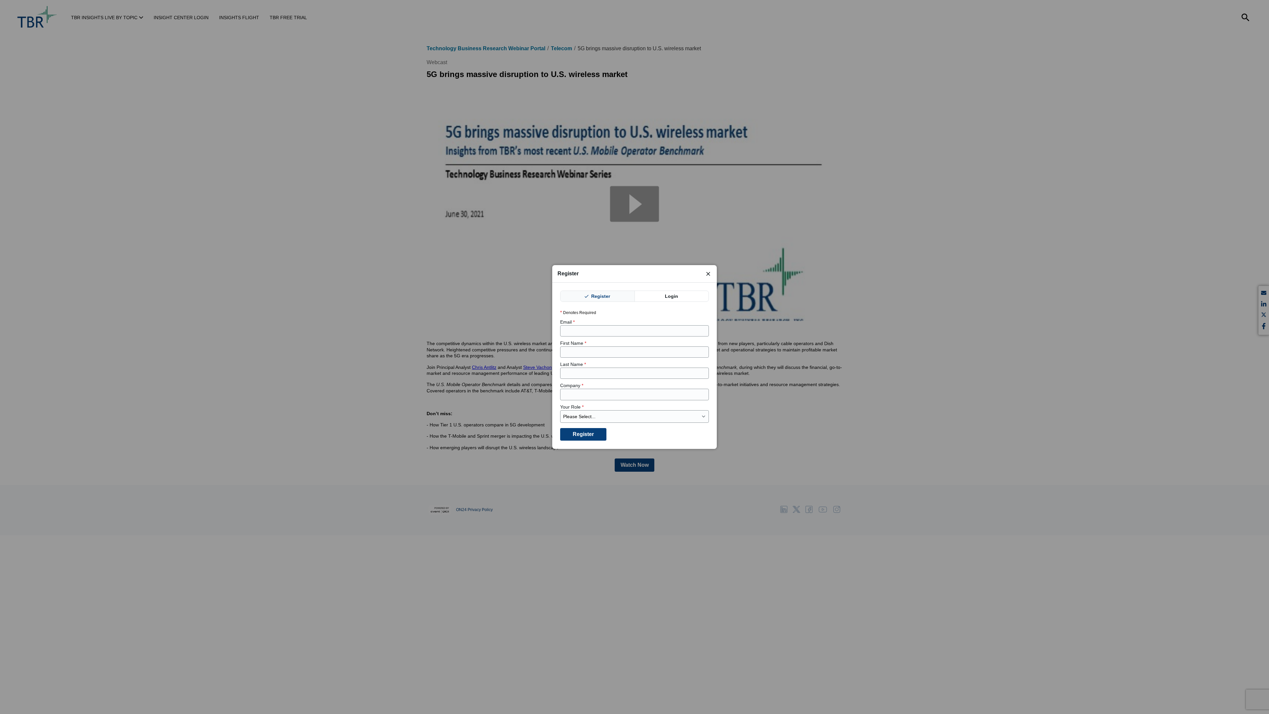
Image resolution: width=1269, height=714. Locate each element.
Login (671, 296)
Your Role (572, 407)
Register (600, 296)
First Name (573, 343)
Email (567, 322)
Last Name (573, 364)
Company (571, 385)
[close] (708, 273)
